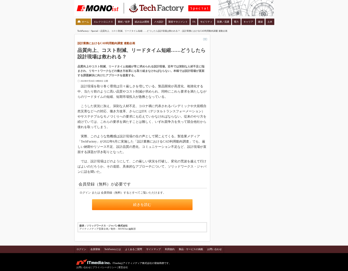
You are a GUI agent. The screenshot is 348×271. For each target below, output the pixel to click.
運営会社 (123, 267)
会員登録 (95, 249)
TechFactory (83, 31)
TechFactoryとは (112, 249)
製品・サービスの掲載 (191, 249)
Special (94, 31)
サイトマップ (153, 249)
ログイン (81, 249)
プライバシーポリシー (104, 267)
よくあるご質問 (133, 249)
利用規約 (170, 249)
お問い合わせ (214, 249)
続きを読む (142, 205)
